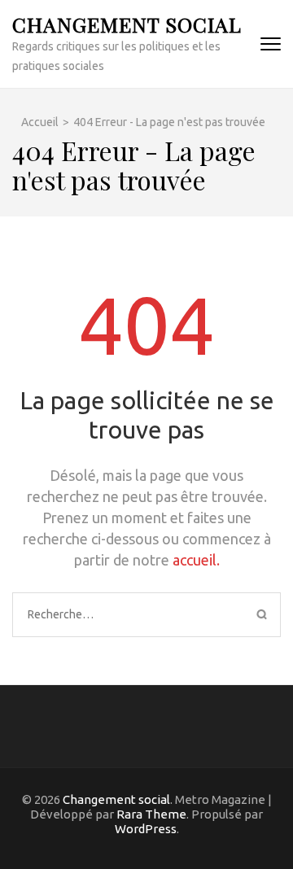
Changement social (127, 24)
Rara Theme (151, 814)
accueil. (196, 560)
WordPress (146, 829)
